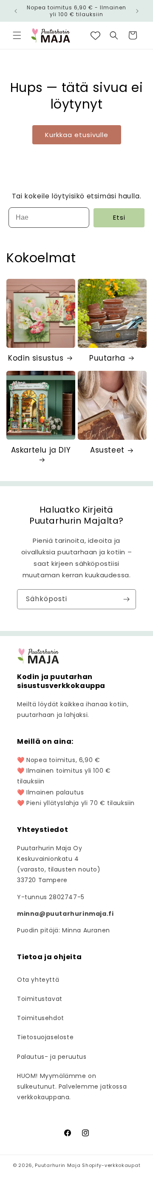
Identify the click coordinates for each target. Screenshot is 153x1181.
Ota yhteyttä (38, 979)
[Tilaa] (126, 599)
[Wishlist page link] (95, 35)
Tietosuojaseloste (45, 1037)
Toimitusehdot (40, 1018)
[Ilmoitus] (137, 11)
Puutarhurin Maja (57, 1165)
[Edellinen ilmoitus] (15, 11)
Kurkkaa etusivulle (76, 134)
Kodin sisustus (35, 358)
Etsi (119, 217)
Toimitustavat (39, 999)
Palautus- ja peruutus (52, 1056)
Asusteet (107, 450)
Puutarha (107, 358)
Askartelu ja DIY (41, 450)
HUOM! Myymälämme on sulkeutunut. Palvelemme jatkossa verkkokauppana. (72, 1086)
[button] (17, 35)
